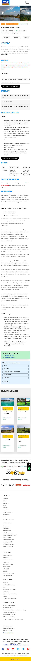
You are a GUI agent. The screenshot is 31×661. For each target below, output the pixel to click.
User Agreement (7, 575)
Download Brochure (8, 560)
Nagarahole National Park (10, 598)
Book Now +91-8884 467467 (10, 86)
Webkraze (24, 655)
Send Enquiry (15, 659)
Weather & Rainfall (8, 546)
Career (5, 501)
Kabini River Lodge (8, 626)
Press (4, 517)
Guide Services (7, 530)
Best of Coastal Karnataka (7, 412)
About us (5, 498)
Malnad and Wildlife (21, 440)
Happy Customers (8, 510)
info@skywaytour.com (10, 357)
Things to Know (7, 537)
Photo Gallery (6, 514)
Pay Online (6, 562)
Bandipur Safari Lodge (9, 605)
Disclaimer (6, 557)
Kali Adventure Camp (9, 628)
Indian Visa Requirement (9, 535)
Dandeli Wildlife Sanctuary (10, 589)
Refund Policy (6, 569)
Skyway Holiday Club (8, 519)
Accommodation (7, 555)
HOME (3, 24)
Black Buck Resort (7, 608)
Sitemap (5, 571)
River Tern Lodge (7, 630)
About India (6, 526)
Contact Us (6, 503)
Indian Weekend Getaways (11, 24)
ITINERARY (26, 38)
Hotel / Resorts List (8, 512)
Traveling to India (7, 542)
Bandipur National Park (9, 585)
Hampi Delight (6, 440)
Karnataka (5, 592)
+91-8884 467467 (9, 355)
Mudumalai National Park (9, 594)
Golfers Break (22, 412)
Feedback (5, 507)
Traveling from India (8, 539)
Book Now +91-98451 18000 (10, 158)
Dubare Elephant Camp (9, 614)
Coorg (4, 587)
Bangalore (5, 582)
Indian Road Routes (8, 533)
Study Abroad (6, 528)
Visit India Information (9, 544)
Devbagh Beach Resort (9, 612)
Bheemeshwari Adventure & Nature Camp (14, 610)
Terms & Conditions (8, 573)
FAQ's (4, 505)
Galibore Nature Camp (9, 617)
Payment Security (8, 564)
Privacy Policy (6, 566)
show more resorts (8, 633)
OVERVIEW (6, 38)
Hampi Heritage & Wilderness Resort (13, 619)
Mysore (5, 596)
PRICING (16, 38)
